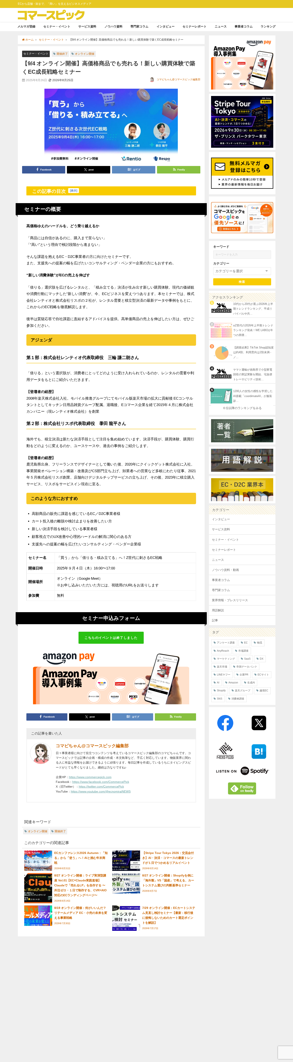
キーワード (221, 246)
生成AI (251, 682)
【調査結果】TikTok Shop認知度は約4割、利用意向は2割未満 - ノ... (253, 352)
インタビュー (166, 26)
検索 (242, 281)
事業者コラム (244, 26)
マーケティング (226, 658)
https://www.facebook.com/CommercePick (100, 781)
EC (246, 642)
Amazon (233, 682)
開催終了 (62, 53)
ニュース (221, 26)
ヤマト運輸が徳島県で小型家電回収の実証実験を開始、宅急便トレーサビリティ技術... (252, 374)
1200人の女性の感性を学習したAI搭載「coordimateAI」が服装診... (253, 396)
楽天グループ (242, 690)
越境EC (264, 690)
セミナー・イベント (56, 26)
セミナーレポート (195, 26)
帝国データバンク (246, 666)
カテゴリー (221, 263)
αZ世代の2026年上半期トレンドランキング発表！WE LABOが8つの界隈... (253, 330)
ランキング (268, 26)
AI (218, 682)
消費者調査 (237, 698)
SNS (219, 698)
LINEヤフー (223, 674)
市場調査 (243, 651)
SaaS (247, 658)
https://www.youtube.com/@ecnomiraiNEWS (101, 791)
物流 (259, 642)
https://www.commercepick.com (90, 777)
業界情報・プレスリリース (230, 600)
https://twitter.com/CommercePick (101, 786)
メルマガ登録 (26, 26)
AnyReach (223, 651)
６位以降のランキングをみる (242, 407)
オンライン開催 (84, 53)
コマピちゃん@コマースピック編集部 (178, 79)
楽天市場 (222, 666)
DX (261, 658)
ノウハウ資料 (113, 26)
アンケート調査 (226, 642)
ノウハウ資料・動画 (225, 569)
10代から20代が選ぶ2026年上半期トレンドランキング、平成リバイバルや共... (253, 309)
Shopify (221, 690)
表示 (73, 190)
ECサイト (263, 674)
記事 (215, 620)
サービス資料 (87, 26)
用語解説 (218, 610)
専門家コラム (139, 26)
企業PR (244, 674)
